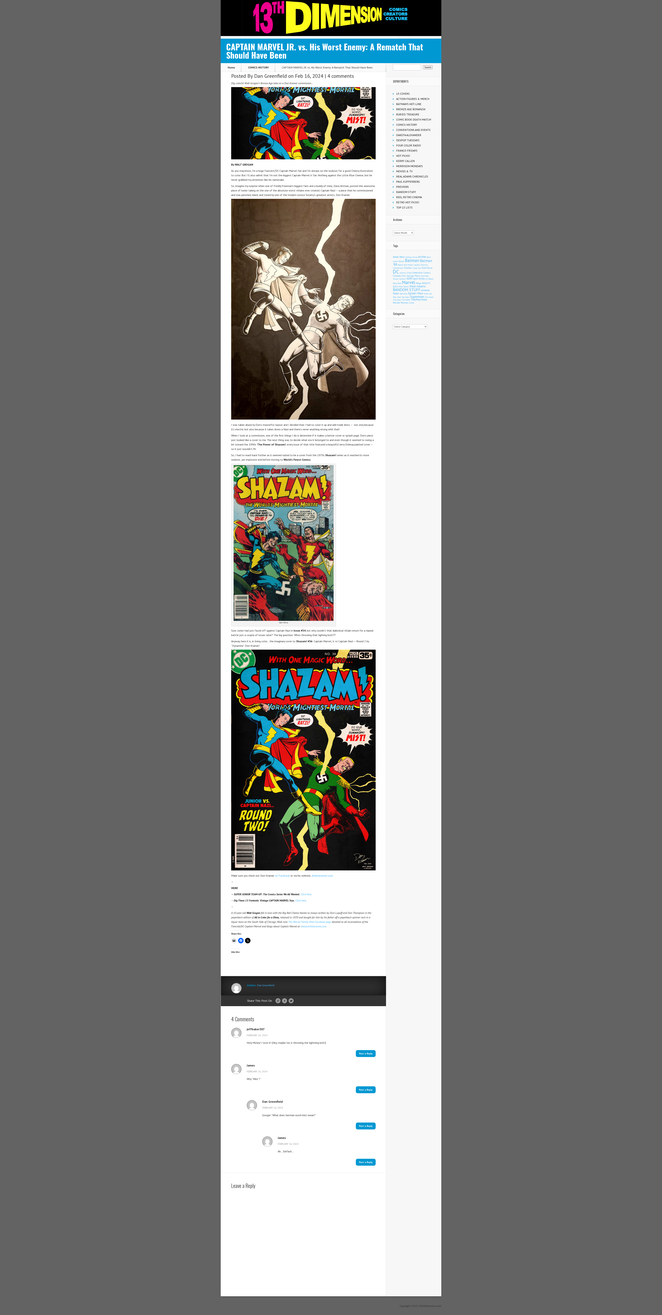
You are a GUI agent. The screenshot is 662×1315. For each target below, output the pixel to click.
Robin (396, 293)
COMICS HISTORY (258, 67)
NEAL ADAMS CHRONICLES (412, 176)
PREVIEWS (402, 186)
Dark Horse (427, 267)
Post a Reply (366, 1053)
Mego (418, 283)
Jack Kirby (419, 278)
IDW (409, 278)
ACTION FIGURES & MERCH (412, 99)
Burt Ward (408, 265)
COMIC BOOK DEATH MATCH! (413, 119)
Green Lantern (399, 278)
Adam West (399, 257)
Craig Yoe (417, 268)
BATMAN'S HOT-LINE (408, 104)
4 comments (340, 75)
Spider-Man (415, 293)
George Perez (413, 275)
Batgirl (401, 261)
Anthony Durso (411, 257)
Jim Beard (429, 279)
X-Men (411, 303)
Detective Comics (422, 272)
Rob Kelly (403, 293)
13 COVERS (403, 93)
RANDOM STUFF (406, 192)
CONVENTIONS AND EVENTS (413, 130)
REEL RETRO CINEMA (409, 197)
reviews (425, 290)
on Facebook (282, 875)
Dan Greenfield (270, 75)
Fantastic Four (399, 275)
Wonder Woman (400, 302)
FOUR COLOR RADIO (408, 145)
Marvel (408, 282)
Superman (417, 296)
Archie (422, 257)
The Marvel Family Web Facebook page (309, 922)
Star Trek (397, 297)
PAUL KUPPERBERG (408, 181)
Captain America (421, 265)
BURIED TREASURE (407, 114)
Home (231, 67)
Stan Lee (428, 293)
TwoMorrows (419, 299)
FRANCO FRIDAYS (406, 150)
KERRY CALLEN (405, 161)
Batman (412, 260)
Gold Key (425, 276)
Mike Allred (404, 286)
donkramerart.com (322, 875)
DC (396, 271)
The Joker (397, 300)
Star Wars (405, 297)
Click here (305, 894)
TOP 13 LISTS (404, 207)
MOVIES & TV (404, 171)
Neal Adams (417, 286)
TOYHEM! (406, 300)
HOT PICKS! (403, 155)
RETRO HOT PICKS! (407, 202)
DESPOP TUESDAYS (407, 140)
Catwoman (398, 268)
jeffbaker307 (256, 1029)
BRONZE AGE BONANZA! (410, 109)
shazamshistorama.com (313, 926)
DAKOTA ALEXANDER (408, 135)
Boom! (400, 265)
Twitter (291, 1001)
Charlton (408, 267)
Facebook (284, 1001)
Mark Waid (397, 283)
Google (278, 1001)
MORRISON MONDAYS (409, 166)
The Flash (429, 297)
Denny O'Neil (406, 272)
